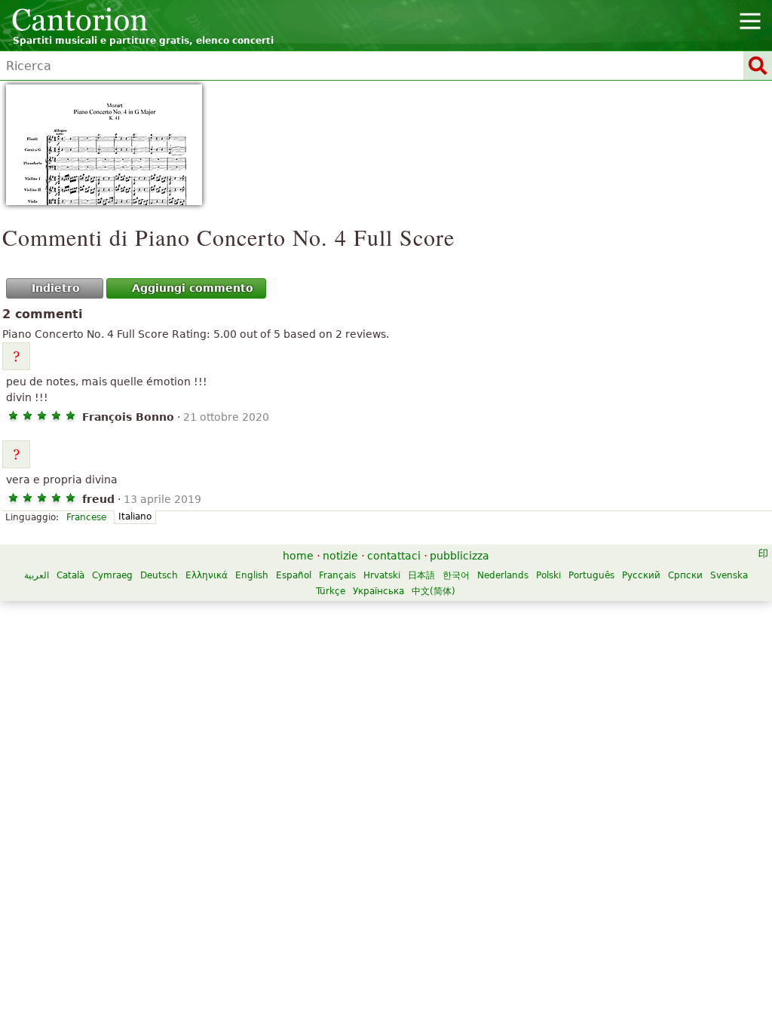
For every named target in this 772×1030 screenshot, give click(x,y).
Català (70, 575)
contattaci (394, 556)
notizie (340, 556)
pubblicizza (459, 556)
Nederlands (502, 575)
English (251, 575)
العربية (36, 575)
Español (293, 575)
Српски (685, 575)
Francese (86, 517)
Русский (641, 575)
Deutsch (159, 575)
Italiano (135, 516)
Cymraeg (112, 575)
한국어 (456, 575)
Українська (378, 591)
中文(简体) (433, 591)
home (298, 556)
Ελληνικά (206, 575)
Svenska (729, 575)
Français (337, 575)
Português (591, 575)
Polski (548, 575)
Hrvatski (381, 575)
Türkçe (330, 591)
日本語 (421, 575)
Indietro (56, 288)
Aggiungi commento (192, 288)
